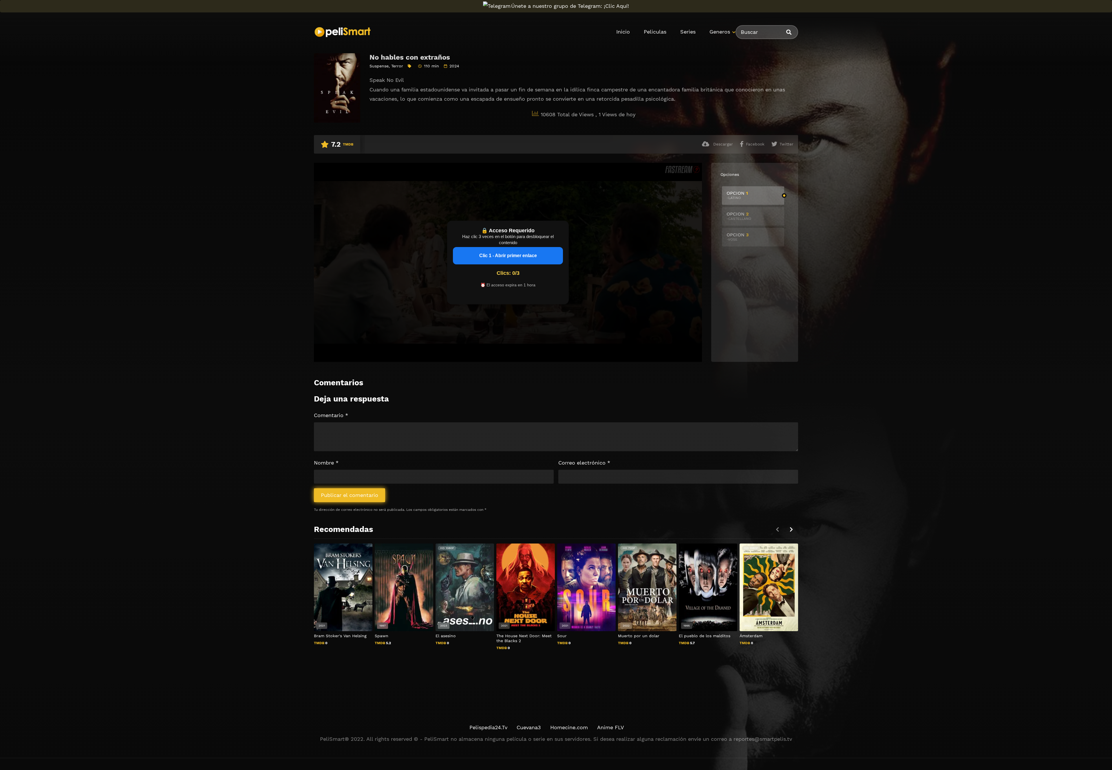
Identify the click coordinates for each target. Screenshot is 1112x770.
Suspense (379, 66)
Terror (397, 66)
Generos (719, 32)
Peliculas (655, 32)
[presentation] (791, 529)
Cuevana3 (529, 727)
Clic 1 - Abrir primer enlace (508, 255)
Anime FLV (610, 727)
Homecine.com (569, 727)
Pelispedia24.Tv (488, 727)
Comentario (331, 415)
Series (688, 32)
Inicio (623, 32)
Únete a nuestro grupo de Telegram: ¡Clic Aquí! (570, 6)
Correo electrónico (584, 463)
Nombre (326, 463)
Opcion (737, 195)
